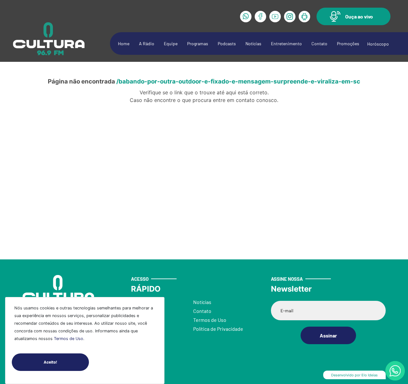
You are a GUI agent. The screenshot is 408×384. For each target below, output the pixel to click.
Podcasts (227, 43)
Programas (197, 43)
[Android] (304, 16)
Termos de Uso (68, 338)
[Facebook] (260, 16)
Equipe (171, 43)
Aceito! (50, 362)
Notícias (253, 43)
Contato (319, 43)
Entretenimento (286, 43)
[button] (353, 16)
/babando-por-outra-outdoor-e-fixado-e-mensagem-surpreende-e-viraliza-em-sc (238, 81)
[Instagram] (289, 16)
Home (123, 43)
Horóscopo (378, 44)
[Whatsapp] (245, 16)
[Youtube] (275, 16)
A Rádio (146, 43)
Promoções (348, 43)
